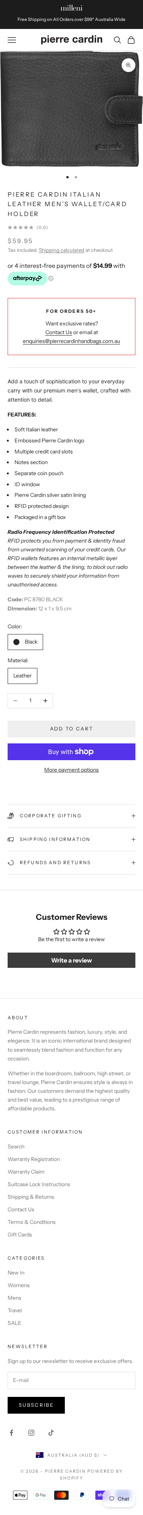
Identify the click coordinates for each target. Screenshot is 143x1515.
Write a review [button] (71, 960)
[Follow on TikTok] (51, 1433)
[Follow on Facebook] (11, 1433)
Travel (15, 1310)
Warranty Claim (26, 1171)
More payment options (71, 769)
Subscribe (36, 1405)
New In (16, 1272)
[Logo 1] (71, 8)
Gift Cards (20, 1234)
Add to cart (71, 728)
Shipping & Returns (31, 1196)
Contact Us (58, 332)
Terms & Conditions (32, 1222)
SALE (14, 1323)
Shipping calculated (61, 250)
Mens (14, 1297)
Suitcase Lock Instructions (39, 1184)
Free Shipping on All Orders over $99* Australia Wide (71, 19)
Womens (19, 1285)
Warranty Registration (34, 1159)
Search (16, 1146)
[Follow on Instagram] (31, 1433)
